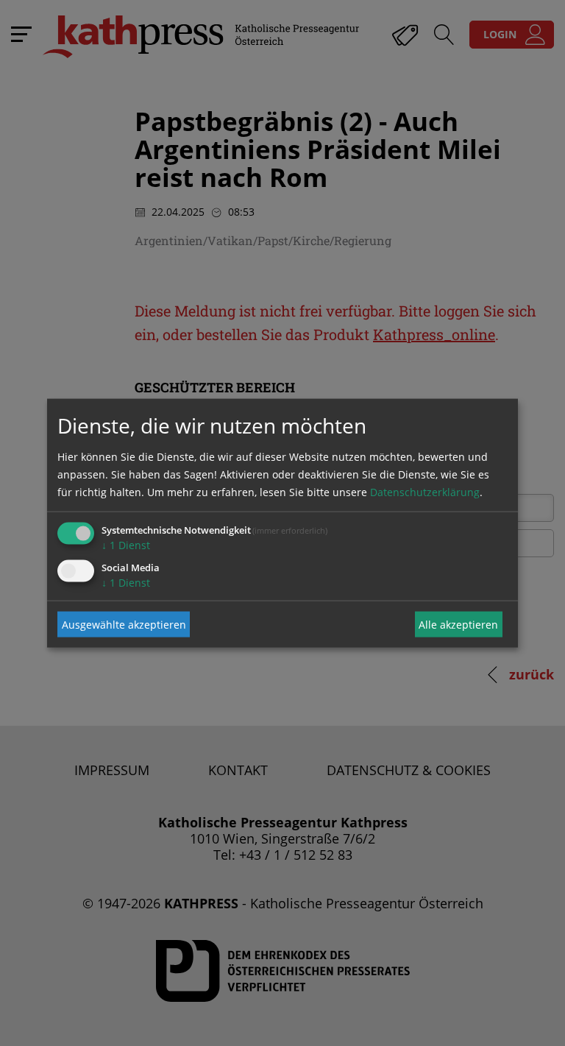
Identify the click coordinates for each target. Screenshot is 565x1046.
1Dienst (126, 545)
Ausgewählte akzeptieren (124, 624)
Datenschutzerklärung (425, 492)
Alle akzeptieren (458, 624)
